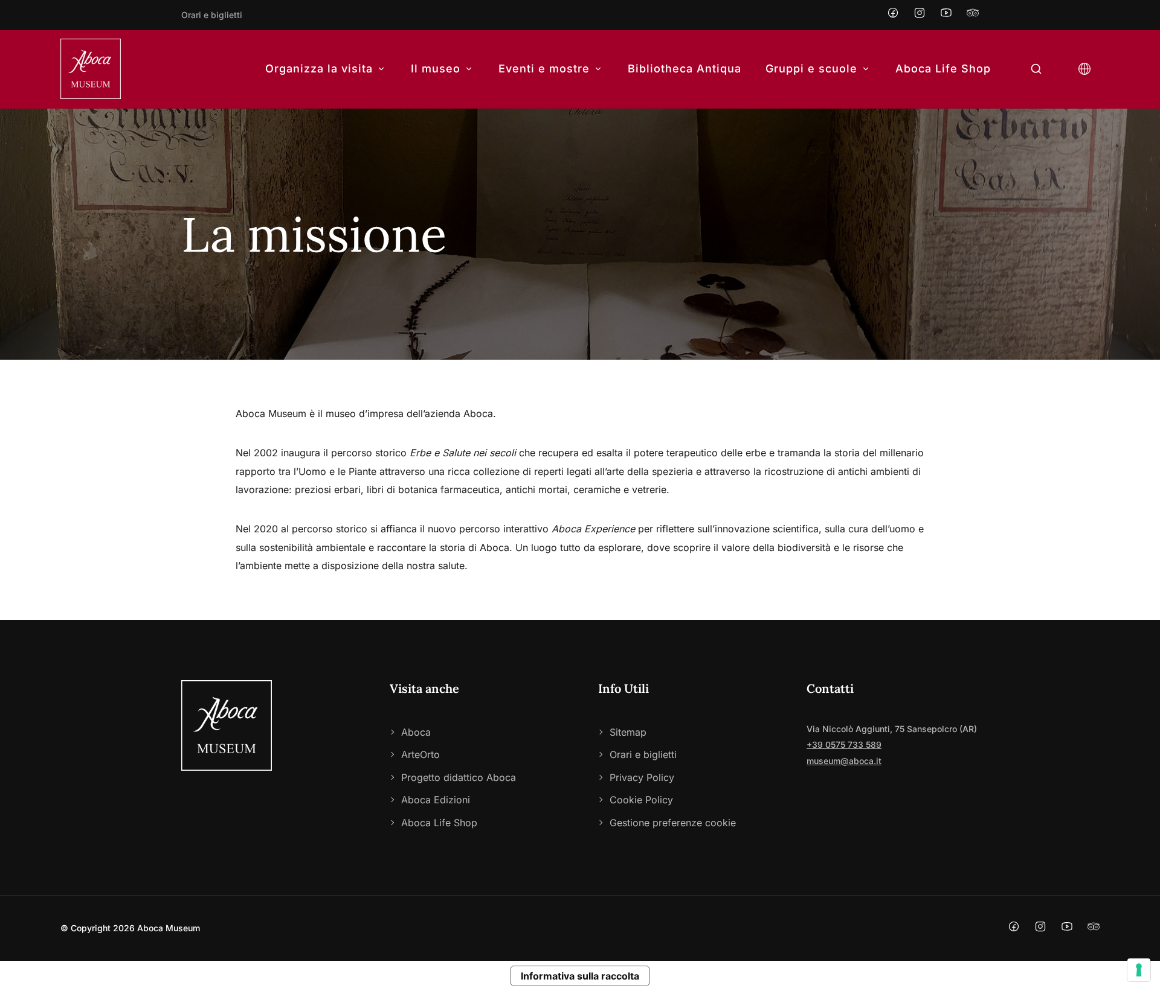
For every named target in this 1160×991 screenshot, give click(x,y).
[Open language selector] (1084, 69)
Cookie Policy (641, 800)
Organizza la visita (319, 68)
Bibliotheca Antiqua (684, 68)
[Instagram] (920, 15)
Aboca (416, 732)
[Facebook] (893, 15)
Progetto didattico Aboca (458, 777)
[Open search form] (1036, 69)
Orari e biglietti (211, 15)
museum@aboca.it (844, 761)
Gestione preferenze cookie (673, 823)
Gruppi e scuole (811, 68)
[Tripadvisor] (973, 15)
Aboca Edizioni (435, 800)
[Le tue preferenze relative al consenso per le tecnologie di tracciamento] (1138, 969)
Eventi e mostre (544, 68)
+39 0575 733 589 (844, 744)
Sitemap (628, 732)
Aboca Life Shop (943, 68)
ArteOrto (420, 754)
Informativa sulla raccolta (580, 976)
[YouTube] (946, 15)
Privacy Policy (642, 777)
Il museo (435, 68)
